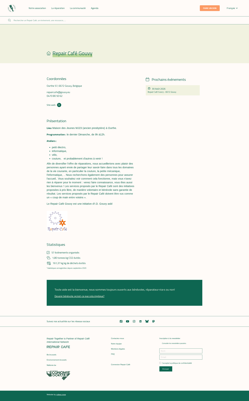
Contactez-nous (117, 338)
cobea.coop (61, 394)
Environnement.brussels (57, 360)
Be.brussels (51, 355)
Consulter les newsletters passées (174, 343)
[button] (121, 321)
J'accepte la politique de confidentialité (177, 363)
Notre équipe (116, 344)
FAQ (113, 354)
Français (231, 8)
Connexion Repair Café (120, 364)
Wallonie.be (51, 365)
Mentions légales (118, 349)
